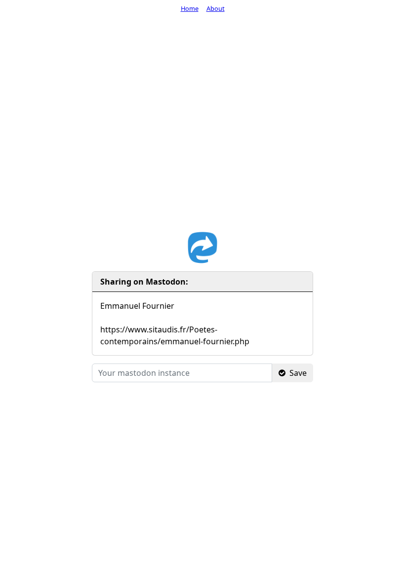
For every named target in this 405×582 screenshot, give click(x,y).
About (215, 8)
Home (190, 8)
